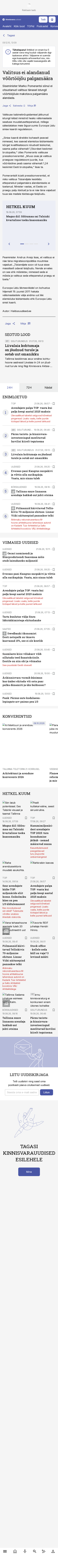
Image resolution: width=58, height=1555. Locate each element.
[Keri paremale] (49, 244)
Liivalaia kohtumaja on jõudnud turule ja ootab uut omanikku (22, 349)
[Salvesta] (54, 403)
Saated (6, 629)
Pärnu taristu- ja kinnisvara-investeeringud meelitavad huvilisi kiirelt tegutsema (29, 437)
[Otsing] (34, 1551)
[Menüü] (5, 1551)
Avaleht (6, 26)
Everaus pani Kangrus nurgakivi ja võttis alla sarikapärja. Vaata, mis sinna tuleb (32, 474)
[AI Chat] (43, 1551)
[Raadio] (25, 1551)
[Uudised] (15, 1551)
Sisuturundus (19, 341)
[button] (22, 1092)
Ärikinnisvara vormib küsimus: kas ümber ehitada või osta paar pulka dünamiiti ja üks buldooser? (23, 681)
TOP (13, 403)
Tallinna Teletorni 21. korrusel (21, 769)
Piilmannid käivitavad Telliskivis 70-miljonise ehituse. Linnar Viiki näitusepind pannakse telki (32, 512)
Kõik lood (19, 26)
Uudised (15, 466)
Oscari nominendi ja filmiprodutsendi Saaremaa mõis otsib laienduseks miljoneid (23, 557)
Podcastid (42, 26)
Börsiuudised (19, 487)
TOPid (30, 26)
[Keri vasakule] (9, 244)
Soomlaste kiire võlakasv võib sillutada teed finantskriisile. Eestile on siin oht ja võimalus (21, 657)
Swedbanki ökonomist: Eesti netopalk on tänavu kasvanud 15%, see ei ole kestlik (22, 637)
